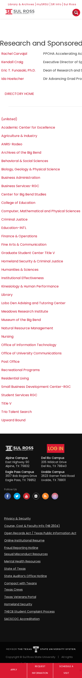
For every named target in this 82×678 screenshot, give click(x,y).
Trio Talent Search (16, 411)
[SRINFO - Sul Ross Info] (20, 13)
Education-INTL (13, 227)
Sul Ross (70, 4)
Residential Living (15, 378)
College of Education (18, 202)
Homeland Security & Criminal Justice (32, 261)
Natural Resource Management (27, 328)
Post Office (10, 361)
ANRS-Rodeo (11, 144)
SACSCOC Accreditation (22, 619)
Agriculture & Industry (19, 135)
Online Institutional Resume (24, 540)
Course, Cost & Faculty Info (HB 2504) (32, 526)
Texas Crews (13, 589)
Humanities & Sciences (19, 269)
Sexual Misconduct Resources (26, 554)
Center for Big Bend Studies (23, 194)
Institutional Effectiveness (22, 278)
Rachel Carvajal (14, 53)
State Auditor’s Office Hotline (25, 576)
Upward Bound (13, 420)
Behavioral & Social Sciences (24, 160)
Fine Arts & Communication (23, 244)
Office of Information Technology (28, 344)
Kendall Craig (12, 62)
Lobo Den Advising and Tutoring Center (33, 303)
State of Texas (15, 569)
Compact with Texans (20, 583)
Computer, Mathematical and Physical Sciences (40, 211)
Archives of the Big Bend (21, 152)
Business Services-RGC (20, 186)
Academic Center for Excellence (28, 127)
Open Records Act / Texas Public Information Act (40, 533)
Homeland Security (18, 604)
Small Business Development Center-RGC (36, 386)
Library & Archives (21, 4)
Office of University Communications (31, 353)
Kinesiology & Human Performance (30, 286)
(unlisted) (9, 119)
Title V (6, 403)
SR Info (56, 4)
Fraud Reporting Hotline (21, 548)
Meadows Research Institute (24, 311)
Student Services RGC (19, 395)
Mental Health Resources (22, 561)
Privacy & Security (17, 518)
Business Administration (20, 177)
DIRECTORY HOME (19, 93)
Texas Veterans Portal (20, 597)
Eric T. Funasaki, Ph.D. (18, 70)
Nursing (7, 336)
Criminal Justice (14, 219)
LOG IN (55, 448)
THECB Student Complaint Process (29, 611)
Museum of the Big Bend (21, 319)
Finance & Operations (19, 236)
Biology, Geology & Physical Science (30, 169)
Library (7, 294)
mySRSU (43, 4)
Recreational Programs (20, 370)
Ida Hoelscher (12, 78)
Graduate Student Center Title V (28, 252)
